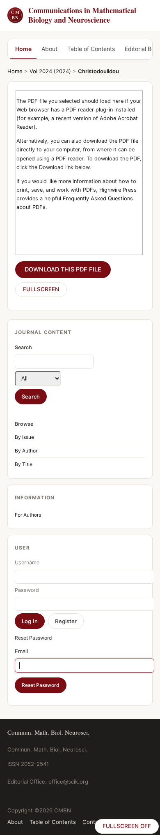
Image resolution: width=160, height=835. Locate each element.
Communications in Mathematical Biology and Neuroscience (73, 15)
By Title (23, 464)
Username (27, 562)
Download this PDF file (63, 269)
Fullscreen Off (127, 826)
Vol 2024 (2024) (50, 71)
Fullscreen (41, 289)
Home (23, 48)
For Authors (28, 515)
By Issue (24, 437)
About (49, 48)
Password (27, 590)
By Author (26, 451)
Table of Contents (91, 48)
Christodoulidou (98, 71)
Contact (92, 822)
